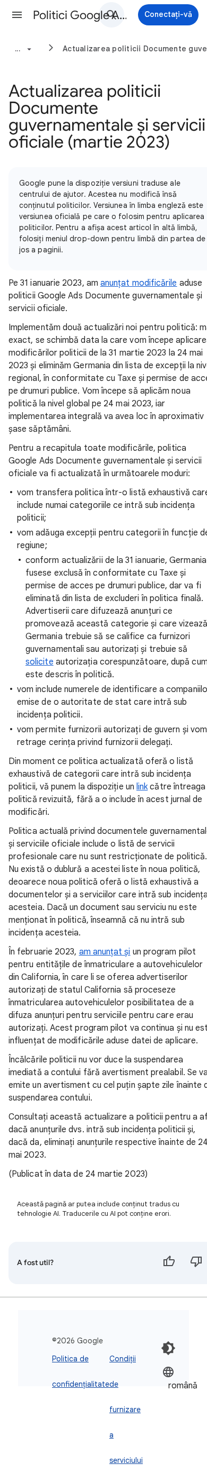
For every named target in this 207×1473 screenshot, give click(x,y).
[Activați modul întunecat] (168, 1348)
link (142, 786)
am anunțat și (105, 952)
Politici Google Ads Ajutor (80, 15)
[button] (17, 15)
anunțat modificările (138, 283)
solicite (39, 662)
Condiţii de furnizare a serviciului (126, 1409)
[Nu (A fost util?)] (196, 1263)
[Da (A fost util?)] (168, 1263)
